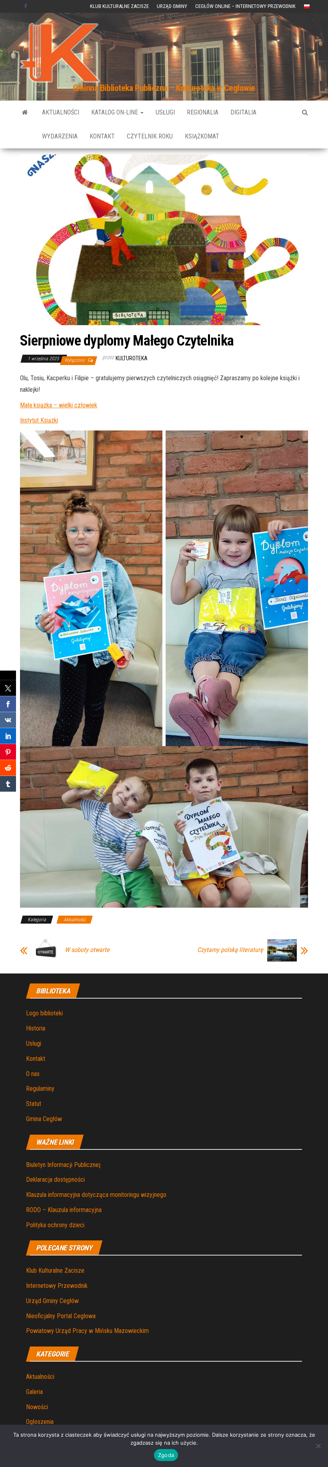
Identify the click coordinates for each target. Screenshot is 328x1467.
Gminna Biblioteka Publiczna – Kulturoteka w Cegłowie (164, 88)
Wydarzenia (60, 136)
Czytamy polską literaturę (230, 950)
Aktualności (60, 112)
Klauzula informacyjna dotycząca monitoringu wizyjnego (96, 1194)
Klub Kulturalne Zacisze (119, 6)
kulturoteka (132, 358)
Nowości (37, 1407)
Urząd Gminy (172, 6)
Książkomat (202, 136)
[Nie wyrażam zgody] (318, 1446)
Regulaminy (40, 1088)
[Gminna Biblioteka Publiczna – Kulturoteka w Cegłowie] (25, 112)
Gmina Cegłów (44, 1119)
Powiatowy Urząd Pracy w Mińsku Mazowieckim (87, 1331)
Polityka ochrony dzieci (55, 1225)
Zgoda (166, 1455)
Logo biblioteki (44, 1013)
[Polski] (307, 6)
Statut (33, 1104)
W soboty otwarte (87, 950)
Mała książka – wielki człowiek (58, 405)
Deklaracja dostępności (55, 1179)
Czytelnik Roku (150, 136)
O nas (33, 1074)
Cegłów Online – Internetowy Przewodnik (245, 6)
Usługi (165, 112)
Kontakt (102, 136)
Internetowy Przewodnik (57, 1285)
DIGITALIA (243, 112)
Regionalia (202, 112)
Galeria (34, 1392)
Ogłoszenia (40, 1422)
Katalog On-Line (115, 112)
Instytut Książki (39, 420)
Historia (35, 1028)
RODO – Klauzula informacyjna (64, 1210)
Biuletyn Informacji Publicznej (63, 1165)
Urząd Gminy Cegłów (52, 1301)
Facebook (26, 6)
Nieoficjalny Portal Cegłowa (61, 1316)
